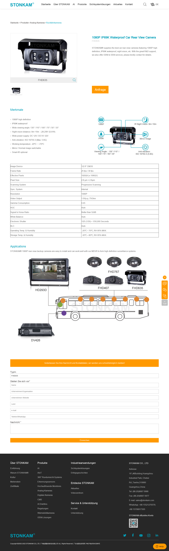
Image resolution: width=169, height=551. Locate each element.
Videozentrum (77, 493)
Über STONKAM (61, 4)
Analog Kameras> (38, 23)
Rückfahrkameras (54, 23)
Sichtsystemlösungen (99, 4)
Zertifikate (14, 486)
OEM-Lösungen (44, 517)
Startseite (46, 4)
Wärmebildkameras (46, 513)
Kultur (12, 477)
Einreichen (84, 440)
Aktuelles (117, 4)
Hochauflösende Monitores (49, 486)
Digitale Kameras (45, 495)
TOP (165, 304)
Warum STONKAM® (19, 473)
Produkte (82, 4)
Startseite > (15, 23)
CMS (39, 499)
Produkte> (25, 23)
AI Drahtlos (42, 504)
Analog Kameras (44, 490)
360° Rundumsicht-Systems (49, 477)
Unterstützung (77, 513)
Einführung (15, 468)
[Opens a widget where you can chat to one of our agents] (160, 547)
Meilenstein (15, 482)
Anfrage (100, 90)
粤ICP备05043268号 (93, 544)
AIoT (39, 473)
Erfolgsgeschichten (79, 473)
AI (74, 4)
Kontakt (129, 4)
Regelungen (42, 508)
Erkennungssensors (46, 482)
